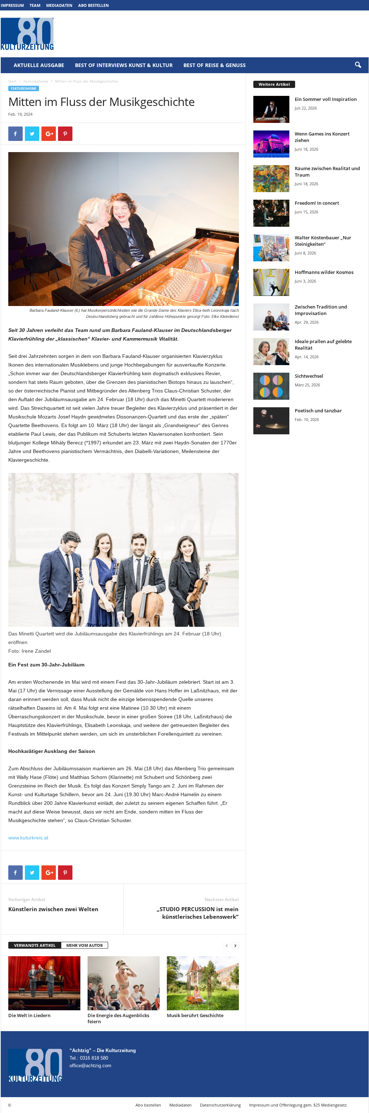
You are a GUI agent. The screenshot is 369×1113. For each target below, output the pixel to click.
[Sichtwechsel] (271, 386)
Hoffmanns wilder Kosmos (324, 272)
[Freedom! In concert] (271, 213)
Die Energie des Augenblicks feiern (118, 1018)
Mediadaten (59, 5)
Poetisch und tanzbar (318, 410)
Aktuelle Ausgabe (39, 65)
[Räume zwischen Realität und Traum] (271, 178)
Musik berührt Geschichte (195, 1015)
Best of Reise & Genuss (214, 65)
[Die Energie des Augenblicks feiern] (124, 983)
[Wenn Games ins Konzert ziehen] (271, 144)
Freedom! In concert (317, 203)
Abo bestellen (93, 5)
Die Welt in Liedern (29, 1015)
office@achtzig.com (90, 1065)
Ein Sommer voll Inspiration (326, 99)
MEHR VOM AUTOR (84, 945)
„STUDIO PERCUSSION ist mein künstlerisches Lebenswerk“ (198, 912)
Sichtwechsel (309, 376)
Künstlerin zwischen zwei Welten (53, 909)
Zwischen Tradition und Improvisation (321, 309)
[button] (358, 65)
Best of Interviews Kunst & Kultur (124, 65)
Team (35, 5)
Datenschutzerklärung (220, 1105)
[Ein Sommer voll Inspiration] (271, 109)
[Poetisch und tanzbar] (271, 420)
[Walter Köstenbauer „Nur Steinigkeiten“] (271, 247)
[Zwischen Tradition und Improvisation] (271, 317)
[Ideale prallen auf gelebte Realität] (271, 351)
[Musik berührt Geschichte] (203, 983)
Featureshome (35, 81)
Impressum (12, 5)
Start (12, 81)
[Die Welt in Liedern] (44, 983)
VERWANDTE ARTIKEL (34, 945)
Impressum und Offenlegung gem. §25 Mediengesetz (298, 1105)
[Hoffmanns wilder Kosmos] (271, 282)
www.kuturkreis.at (28, 838)
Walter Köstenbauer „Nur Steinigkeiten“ (323, 240)
